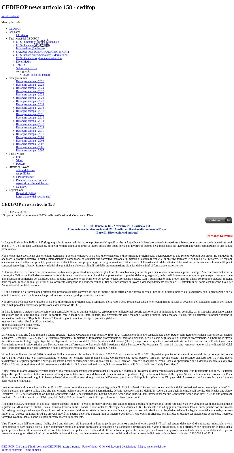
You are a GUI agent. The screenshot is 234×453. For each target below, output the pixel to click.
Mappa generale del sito (152, 446)
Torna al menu (32, 449)
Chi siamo (21, 446)
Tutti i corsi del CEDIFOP (44, 446)
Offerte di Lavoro (109, 446)
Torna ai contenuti (11, 449)
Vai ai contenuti (10, 16)
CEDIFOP (7, 446)
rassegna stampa (71, 446)
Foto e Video (89, 446)
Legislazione (129, 446)
